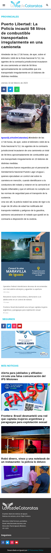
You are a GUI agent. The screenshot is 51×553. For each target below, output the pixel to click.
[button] (4, 5)
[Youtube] (19, 326)
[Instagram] (14, 326)
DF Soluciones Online (35, 550)
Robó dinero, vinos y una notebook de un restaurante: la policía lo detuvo (25, 460)
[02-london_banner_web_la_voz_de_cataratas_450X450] (25, 280)
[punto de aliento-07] (25, 357)
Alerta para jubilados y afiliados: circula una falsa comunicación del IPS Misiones (23, 376)
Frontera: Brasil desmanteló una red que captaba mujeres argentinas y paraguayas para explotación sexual (24, 419)
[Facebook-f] (3, 326)
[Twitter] (9, 326)
